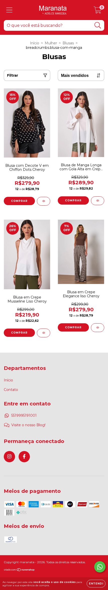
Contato (11, 389)
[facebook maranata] (24, 456)
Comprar (19, 201)
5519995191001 (24, 415)
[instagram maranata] (9, 456)
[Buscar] (98, 25)
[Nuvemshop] (19, 570)
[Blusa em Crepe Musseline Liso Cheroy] (43, 333)
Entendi (96, 583)
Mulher (51, 43)
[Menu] (9, 10)
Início (34, 43)
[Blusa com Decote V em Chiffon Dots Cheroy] (43, 201)
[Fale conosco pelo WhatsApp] (99, 566)
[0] (97, 11)
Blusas (68, 43)
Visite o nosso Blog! (28, 425)
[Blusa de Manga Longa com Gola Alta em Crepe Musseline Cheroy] (97, 200)
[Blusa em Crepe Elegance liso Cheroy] (97, 327)
